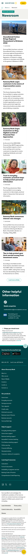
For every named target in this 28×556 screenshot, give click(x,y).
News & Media (5, 379)
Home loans (5, 397)
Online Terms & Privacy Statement (14, 523)
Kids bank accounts (7, 412)
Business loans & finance (8, 415)
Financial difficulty (7, 448)
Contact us (5, 388)
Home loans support (7, 433)
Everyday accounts (7, 400)
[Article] (14, 42)
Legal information (6, 505)
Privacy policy (18, 505)
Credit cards (5, 409)
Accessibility (17, 509)
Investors (4, 382)
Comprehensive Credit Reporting (11, 475)
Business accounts (7, 418)
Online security (6, 445)
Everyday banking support (9, 430)
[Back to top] (25, 346)
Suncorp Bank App (7, 421)
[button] (2, 3)
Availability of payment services (10, 469)
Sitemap (4, 513)
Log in (23, 3)
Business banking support (9, 436)
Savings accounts (6, 403)
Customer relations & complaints (11, 454)
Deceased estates (6, 451)
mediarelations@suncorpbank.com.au (15, 309)
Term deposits (5, 406)
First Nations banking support (10, 442)
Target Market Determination (13, 550)
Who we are (5, 376)
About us (4, 373)
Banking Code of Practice (9, 472)
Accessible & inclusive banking (10, 439)
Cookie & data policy (7, 509)
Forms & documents (7, 466)
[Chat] (24, 552)
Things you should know (11, 328)
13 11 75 (19, 340)
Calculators (5, 463)
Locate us (4, 385)
